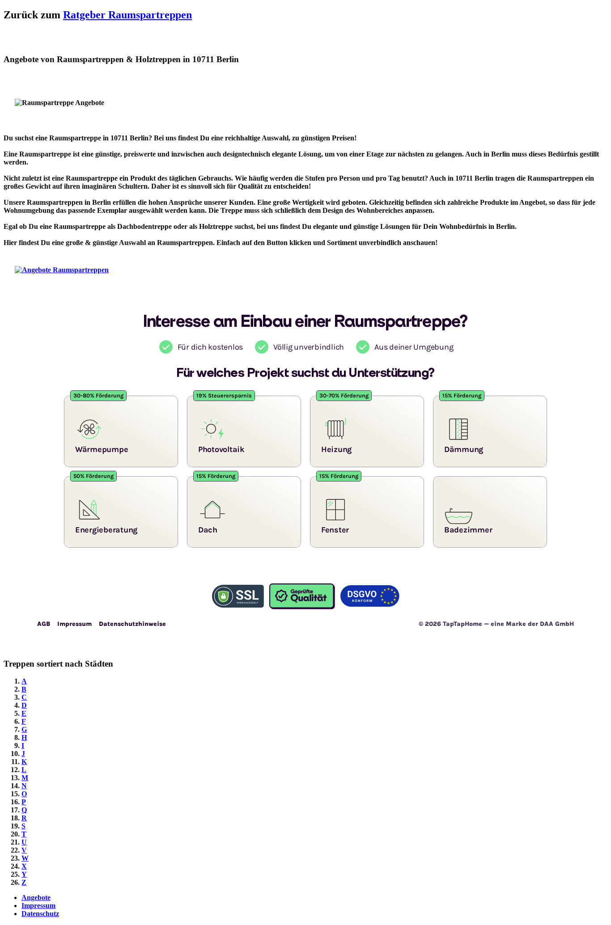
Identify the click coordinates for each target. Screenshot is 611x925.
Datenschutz (40, 913)
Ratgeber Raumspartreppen (127, 15)
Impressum (38, 905)
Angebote (36, 897)
